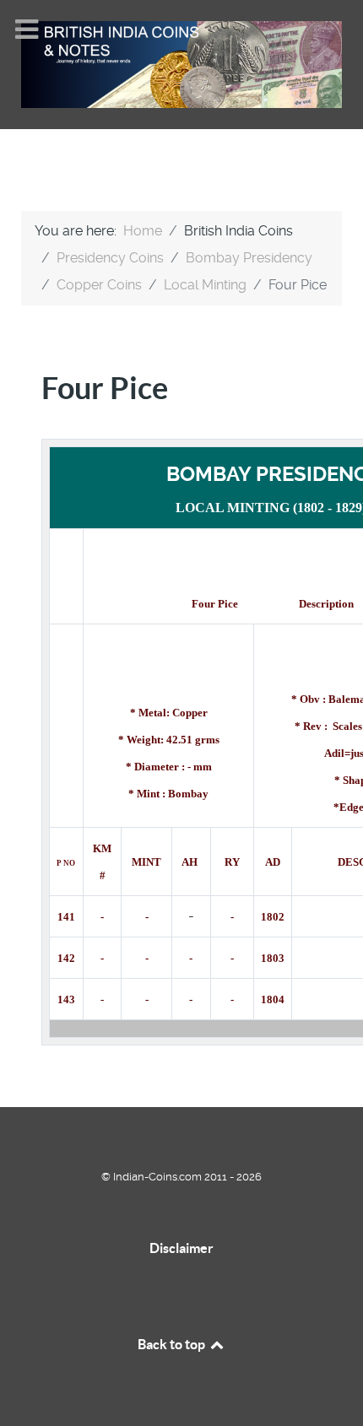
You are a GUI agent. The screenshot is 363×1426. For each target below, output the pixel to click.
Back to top (173, 1344)
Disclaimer (181, 1248)
